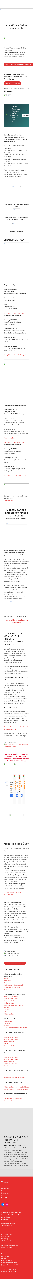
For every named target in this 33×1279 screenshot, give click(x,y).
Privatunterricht (6, 1254)
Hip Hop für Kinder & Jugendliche (14, 1077)
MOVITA (6, 1025)
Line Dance (7, 1023)
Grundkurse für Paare (11, 996)
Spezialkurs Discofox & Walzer (13, 1005)
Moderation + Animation (9, 1263)
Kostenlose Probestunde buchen (15, 963)
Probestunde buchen (12, 83)
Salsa (5, 1012)
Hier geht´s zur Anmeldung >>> (14, 313)
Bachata (6, 1007)
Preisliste (4, 1197)
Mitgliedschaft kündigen (8, 1271)
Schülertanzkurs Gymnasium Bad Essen (16, 1089)
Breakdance (7, 981)
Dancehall (7, 983)
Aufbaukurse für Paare (11, 999)
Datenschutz (5, 1189)
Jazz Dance (7, 989)
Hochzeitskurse (9, 1003)
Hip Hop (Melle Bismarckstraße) (14, 985)
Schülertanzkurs (9, 1014)
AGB (2, 1195)
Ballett (6, 978)
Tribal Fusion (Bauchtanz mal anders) (15, 1028)
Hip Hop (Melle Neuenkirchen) (13, 987)
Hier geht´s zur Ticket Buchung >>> (15, 355)
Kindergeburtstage (7, 1260)
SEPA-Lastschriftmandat (9, 1269)
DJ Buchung (5, 1258)
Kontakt (3, 1191)
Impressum (5, 1193)
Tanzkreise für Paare (10, 1001)
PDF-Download (8, 500)
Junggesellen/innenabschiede (10, 1265)
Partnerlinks (5, 1256)
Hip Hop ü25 (8, 1021)
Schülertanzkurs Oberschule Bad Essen (16, 1087)
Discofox (6, 1010)
